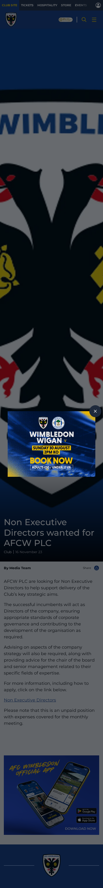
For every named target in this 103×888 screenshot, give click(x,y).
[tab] (95, 411)
